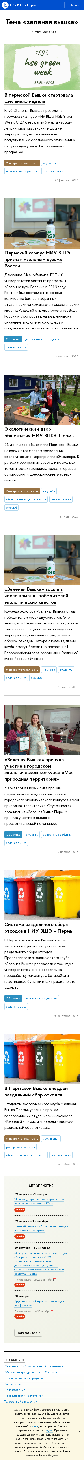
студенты (49, 163)
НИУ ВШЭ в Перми (23, 5)
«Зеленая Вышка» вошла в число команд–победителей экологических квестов (36, 595)
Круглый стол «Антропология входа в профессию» (39, 1303)
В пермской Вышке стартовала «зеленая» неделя (38, 98)
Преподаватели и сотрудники (23, 1396)
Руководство (12, 1384)
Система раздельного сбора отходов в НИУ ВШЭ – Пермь (38, 927)
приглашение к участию (22, 171)
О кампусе (14, 1360)
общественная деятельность (26, 499)
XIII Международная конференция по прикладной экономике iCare (39, 1201)
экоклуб (11, 507)
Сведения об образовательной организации (33, 1366)
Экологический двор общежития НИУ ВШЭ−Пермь (39, 432)
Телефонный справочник (20, 1401)
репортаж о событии (57, 834)
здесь (35, 1426)
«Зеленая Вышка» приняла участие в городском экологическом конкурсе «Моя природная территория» (39, 769)
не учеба (49, 491)
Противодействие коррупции (23, 1378)
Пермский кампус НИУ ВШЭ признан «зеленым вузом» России (37, 259)
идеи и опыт (51, 1138)
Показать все (27, 1332)
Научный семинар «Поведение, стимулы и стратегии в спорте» (41, 1228)
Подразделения (14, 1390)
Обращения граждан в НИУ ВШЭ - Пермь (31, 1372)
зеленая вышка (53, 171)
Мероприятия (41, 1186)
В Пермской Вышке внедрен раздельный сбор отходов (36, 1091)
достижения (33, 339)
